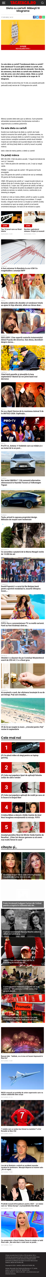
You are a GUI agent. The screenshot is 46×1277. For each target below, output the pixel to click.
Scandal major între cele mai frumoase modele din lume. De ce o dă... (22, 876)
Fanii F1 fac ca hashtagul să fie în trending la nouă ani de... (18, 961)
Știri (5, 226)
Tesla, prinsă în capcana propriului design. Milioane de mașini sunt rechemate (19, 518)
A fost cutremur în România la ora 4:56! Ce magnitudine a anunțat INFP (19, 269)
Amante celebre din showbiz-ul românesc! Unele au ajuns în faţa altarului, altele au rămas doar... (22, 304)
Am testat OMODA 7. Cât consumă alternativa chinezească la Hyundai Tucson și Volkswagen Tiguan (21, 482)
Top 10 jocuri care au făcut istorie (11, 230)
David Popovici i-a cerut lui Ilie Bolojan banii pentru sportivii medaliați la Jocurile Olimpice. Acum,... (21, 588)
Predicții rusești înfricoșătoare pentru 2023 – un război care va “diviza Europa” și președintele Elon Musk (22, 1205)
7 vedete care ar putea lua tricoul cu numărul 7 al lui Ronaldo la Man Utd (21, 1130)
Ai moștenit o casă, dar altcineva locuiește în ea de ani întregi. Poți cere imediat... (23, 693)
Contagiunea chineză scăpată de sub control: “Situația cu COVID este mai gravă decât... (21, 989)
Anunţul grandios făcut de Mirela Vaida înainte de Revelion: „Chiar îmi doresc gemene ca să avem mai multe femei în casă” (22, 837)
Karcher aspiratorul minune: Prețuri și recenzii (34, 230)
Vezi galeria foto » (23, 47)
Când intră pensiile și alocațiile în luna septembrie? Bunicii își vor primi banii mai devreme (19, 376)
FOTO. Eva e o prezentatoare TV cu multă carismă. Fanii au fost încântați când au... (22, 624)
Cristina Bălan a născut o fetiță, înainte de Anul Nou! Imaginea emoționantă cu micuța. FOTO (21, 816)
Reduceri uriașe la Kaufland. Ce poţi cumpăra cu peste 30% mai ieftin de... (21, 1018)
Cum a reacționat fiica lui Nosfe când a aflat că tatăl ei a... (22, 933)
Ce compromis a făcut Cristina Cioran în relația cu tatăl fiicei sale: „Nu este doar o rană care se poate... (22, 1241)
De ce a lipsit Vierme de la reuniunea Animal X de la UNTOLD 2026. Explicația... (22, 412)
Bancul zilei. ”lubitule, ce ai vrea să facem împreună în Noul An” (22, 1057)
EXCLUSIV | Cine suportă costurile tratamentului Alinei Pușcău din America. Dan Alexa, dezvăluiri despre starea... (22, 339)
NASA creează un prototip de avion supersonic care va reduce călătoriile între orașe (22, 1094)
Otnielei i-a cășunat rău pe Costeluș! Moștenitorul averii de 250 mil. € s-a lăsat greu (22, 659)
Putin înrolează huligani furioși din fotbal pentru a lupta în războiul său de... (22, 904)
